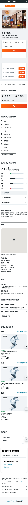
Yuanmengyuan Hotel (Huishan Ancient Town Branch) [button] (12, 384)
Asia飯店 (16, 500)
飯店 (11, 500)
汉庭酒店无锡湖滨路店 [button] (6, 413)
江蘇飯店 (8, 501)
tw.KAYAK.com (6, 500)
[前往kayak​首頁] (10, 6)
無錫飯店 (6, 467)
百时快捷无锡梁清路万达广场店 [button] (9, 351)
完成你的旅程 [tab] (6, 455)
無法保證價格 (21, 482)
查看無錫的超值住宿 (22, 363)
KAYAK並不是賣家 (7, 486)
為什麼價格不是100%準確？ (10, 492)
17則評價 (14, 35)
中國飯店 (21, 500)
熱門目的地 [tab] (15, 455)
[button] (26, 1)
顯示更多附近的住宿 (22, 331)
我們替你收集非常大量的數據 (10, 489)
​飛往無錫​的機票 (8, 465)
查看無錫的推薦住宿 (22, 393)
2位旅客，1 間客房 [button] (8, 46)
